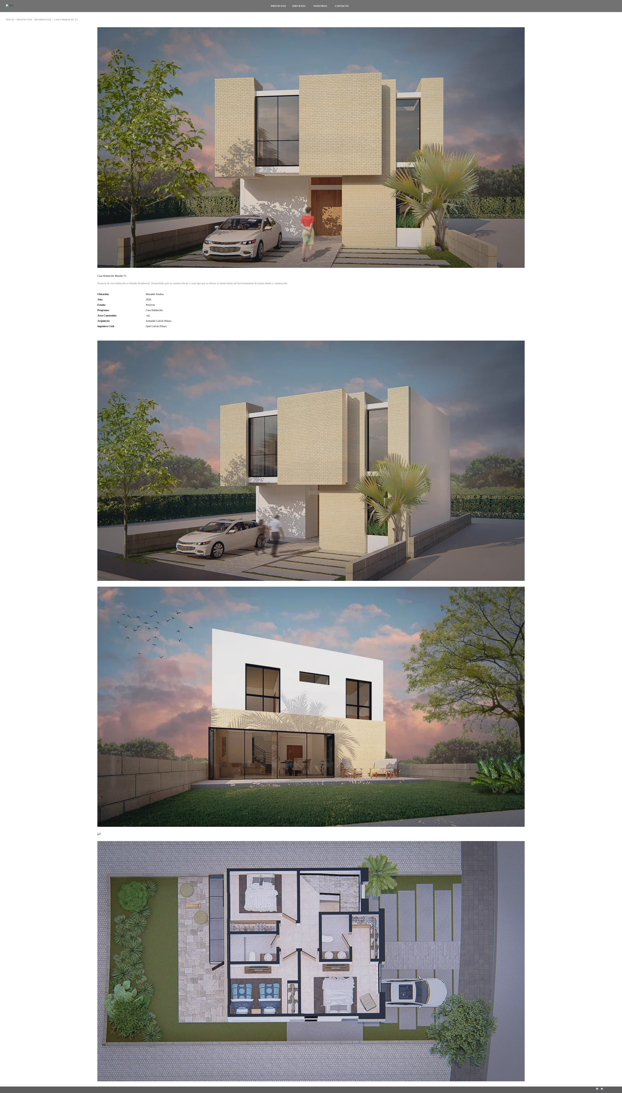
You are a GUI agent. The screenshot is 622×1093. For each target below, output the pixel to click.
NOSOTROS (320, 6)
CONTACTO (342, 6)
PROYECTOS (278, 6)
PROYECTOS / (26, 19)
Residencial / (44, 19)
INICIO (10, 19)
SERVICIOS (298, 6)
